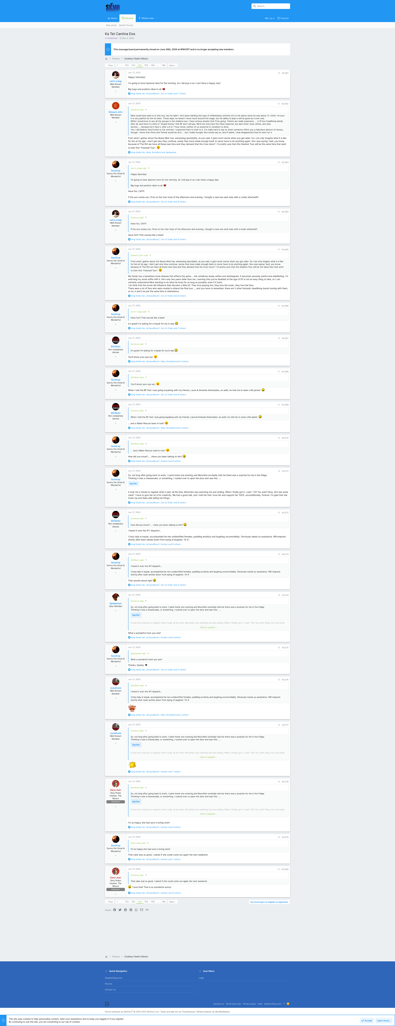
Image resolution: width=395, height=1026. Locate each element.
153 (133, 65)
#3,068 (285, 371)
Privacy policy (249, 1004)
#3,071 (285, 471)
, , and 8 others (158, 502)
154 (140, 65)
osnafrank (115, 688)
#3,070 (285, 438)
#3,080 (285, 869)
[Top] (284, 1004)
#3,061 (285, 73)
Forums (108, 983)
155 (146, 65)
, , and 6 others (158, 201)
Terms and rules (233, 1004)
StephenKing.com (113, 978)
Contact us (110, 989)
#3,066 (285, 306)
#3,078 (285, 781)
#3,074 (285, 595)
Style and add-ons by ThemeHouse (178, 1011)
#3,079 (285, 837)
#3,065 (285, 249)
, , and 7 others (158, 93)
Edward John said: (139, 255)
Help (260, 1004)
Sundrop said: (137, 109)
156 (153, 65)
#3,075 (285, 647)
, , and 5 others (158, 669)
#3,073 (285, 554)
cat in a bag (116, 81)
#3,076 (285, 679)
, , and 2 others (160, 715)
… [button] (121, 65)
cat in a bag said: (139, 168)
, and (153, 152)
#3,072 (285, 512)
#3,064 (285, 211)
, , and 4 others (160, 361)
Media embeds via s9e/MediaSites (213, 1011)
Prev (110, 65)
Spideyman (116, 603)
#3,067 (285, 338)
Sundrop (115, 170)
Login (201, 978)
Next (171, 65)
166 (164, 65)
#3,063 (285, 162)
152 (127, 65)
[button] (156, 18)
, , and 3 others (160, 428)
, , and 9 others (158, 296)
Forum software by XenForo (132, 1011)
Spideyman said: (138, 653)
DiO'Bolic (116, 346)
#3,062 (285, 103)
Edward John (116, 112)
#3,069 (285, 404)
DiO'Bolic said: (137, 377)
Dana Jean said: (138, 843)
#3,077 (285, 725)
